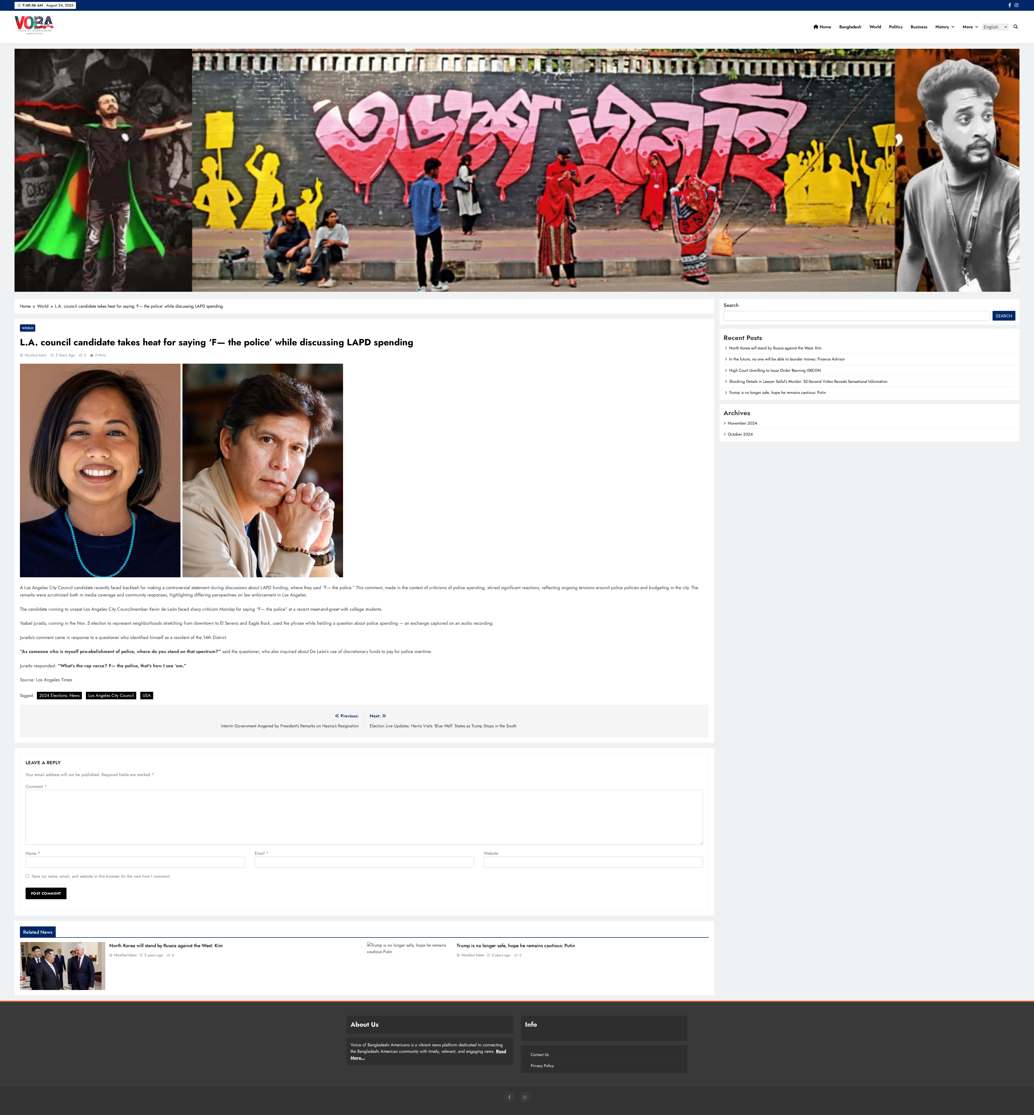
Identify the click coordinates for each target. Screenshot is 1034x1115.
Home (824, 27)
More (968, 27)
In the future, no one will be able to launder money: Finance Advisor (787, 359)
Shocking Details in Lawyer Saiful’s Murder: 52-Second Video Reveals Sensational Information (808, 381)
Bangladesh (850, 27)
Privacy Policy (542, 1066)
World (875, 27)
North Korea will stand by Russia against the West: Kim (166, 945)
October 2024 (740, 434)
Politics (896, 27)
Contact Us (540, 1055)
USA (147, 695)
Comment (36, 786)
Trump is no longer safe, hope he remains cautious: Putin (516, 945)
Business (919, 27)
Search (731, 305)
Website (491, 853)
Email (261, 853)
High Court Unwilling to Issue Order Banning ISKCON (775, 370)
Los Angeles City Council (111, 695)
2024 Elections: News (59, 695)
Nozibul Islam (36, 355)
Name (33, 853)
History (942, 27)
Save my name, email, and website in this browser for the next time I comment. (101, 876)
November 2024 (742, 423)
